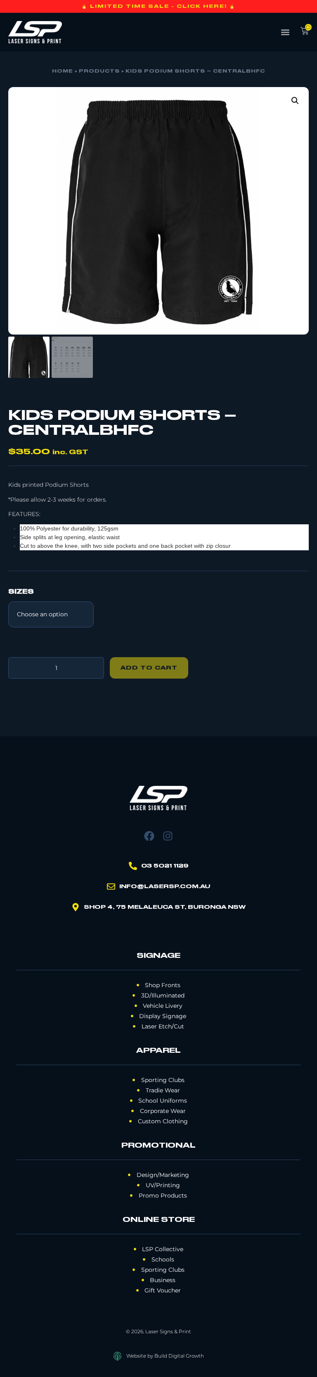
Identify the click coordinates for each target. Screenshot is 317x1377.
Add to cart (149, 667)
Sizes (21, 592)
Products (99, 71)
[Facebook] (149, 836)
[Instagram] (168, 836)
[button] (285, 32)
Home (62, 71)
